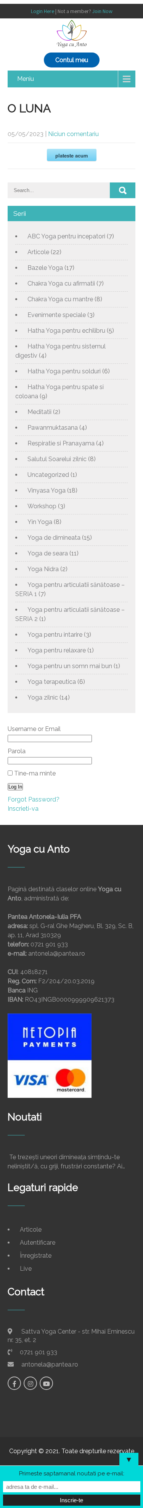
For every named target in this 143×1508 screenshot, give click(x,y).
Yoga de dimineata (53, 537)
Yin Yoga (39, 522)
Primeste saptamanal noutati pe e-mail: (71, 1473)
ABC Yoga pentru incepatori (66, 236)
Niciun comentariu (73, 134)
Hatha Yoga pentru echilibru (66, 330)
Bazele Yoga (45, 267)
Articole (38, 252)
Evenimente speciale (56, 315)
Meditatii (39, 412)
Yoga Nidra (43, 569)
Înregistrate (35, 1255)
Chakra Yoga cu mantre (60, 299)
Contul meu (71, 60)
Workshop (41, 506)
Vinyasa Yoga (46, 490)
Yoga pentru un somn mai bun (69, 666)
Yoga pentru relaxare (56, 650)
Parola (17, 751)
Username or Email (34, 729)
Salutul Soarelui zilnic (57, 459)
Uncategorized (48, 474)
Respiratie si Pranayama (61, 443)
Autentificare (37, 1242)
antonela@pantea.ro (49, 1364)
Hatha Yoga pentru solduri (64, 371)
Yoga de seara (47, 553)
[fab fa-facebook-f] (14, 1383)
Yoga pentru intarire (54, 634)
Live (26, 1268)
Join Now (102, 11)
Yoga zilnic (42, 697)
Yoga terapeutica (51, 681)
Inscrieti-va (23, 808)
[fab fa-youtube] (46, 1383)
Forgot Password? (33, 799)
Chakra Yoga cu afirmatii (61, 283)
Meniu (25, 78)
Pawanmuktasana (52, 427)
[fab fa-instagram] (30, 1383)
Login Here (42, 11)
